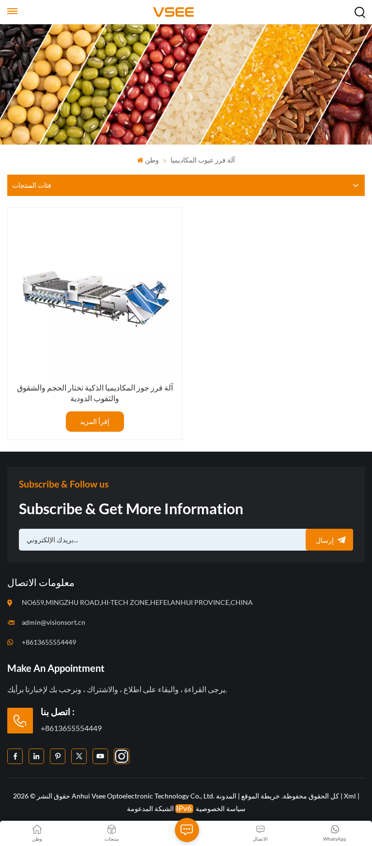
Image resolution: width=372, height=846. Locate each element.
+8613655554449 (49, 642)
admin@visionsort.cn (53, 622)
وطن (152, 160)
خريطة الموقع (260, 796)
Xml (350, 796)
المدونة (226, 796)
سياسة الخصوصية (221, 808)
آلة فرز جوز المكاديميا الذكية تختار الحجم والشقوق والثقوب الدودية (95, 393)
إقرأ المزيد (94, 421)
